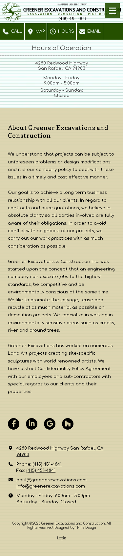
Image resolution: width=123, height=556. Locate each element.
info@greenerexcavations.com (50, 486)
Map (39, 31)
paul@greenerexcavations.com (51, 480)
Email (93, 31)
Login (61, 538)
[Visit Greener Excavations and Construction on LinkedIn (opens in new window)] (31, 424)
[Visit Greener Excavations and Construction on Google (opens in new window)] (49, 424)
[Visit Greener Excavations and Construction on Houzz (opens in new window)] (67, 424)
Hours (65, 31)
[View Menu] (112, 10)
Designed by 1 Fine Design (75, 527)
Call (16, 31)
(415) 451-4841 (47, 464)
